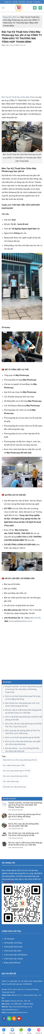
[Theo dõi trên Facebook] (4, 1018)
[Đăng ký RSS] (14, 1018)
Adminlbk (22, 45)
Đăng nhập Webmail (12, 963)
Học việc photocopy (11, 781)
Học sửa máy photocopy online (15, 776)
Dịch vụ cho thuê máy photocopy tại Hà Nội (22, 737)
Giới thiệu (22, 2)
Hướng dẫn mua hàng (13, 943)
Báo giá (29, 2)
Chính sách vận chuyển (13, 959)
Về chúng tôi (9, 939)
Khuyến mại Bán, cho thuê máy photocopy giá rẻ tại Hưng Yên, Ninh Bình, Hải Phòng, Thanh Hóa (23, 689)
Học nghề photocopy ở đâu (14, 765)
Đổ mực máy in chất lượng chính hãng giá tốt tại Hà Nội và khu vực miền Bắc (25, 844)
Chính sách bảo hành (12, 951)
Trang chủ (7, 2)
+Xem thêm (8, 882)
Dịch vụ (16, 17)
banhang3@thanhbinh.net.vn (20, 621)
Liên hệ (14, 2)
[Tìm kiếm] (40, 8)
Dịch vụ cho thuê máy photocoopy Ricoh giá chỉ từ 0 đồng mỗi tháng (24, 815)
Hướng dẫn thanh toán (13, 947)
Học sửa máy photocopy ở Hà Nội (16, 771)
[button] (3, 8)
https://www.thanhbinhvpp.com (19, 1007)
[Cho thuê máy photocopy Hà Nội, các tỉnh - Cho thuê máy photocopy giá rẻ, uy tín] (18, 8)
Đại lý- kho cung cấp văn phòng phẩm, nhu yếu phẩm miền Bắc (23, 825)
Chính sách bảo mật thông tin (15, 955)
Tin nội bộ (36, 2)
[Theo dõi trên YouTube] (19, 1018)
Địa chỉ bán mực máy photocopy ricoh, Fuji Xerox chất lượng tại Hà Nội (23, 834)
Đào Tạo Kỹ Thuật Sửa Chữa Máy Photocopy (20, 97)
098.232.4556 (28, 1004)
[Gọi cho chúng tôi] (9, 1018)
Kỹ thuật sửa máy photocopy (14, 787)
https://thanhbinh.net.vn (10, 1009)
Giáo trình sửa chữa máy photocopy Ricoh (20, 760)
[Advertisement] (22, 73)
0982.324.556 (35, 618)
